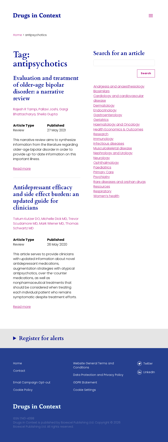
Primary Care (103, 172)
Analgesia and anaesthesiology (118, 86)
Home (17, 35)
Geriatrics (101, 119)
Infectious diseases (108, 143)
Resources (101, 186)
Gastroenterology (107, 115)
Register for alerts (41, 338)
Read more (22, 168)
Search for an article (119, 53)
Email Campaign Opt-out (31, 382)
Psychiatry (101, 176)
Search (146, 73)
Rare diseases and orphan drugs (119, 181)
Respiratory (102, 191)
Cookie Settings (84, 390)
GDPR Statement (85, 382)
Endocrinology (105, 110)
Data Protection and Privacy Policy (98, 375)
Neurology (101, 158)
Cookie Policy (23, 390)
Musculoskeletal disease (112, 148)
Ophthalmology (106, 162)
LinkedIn (149, 372)
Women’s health (106, 196)
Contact (19, 371)
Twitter (148, 363)
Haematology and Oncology (116, 124)
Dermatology (104, 105)
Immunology (103, 138)
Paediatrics (102, 167)
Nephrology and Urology (113, 153)
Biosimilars (101, 91)
